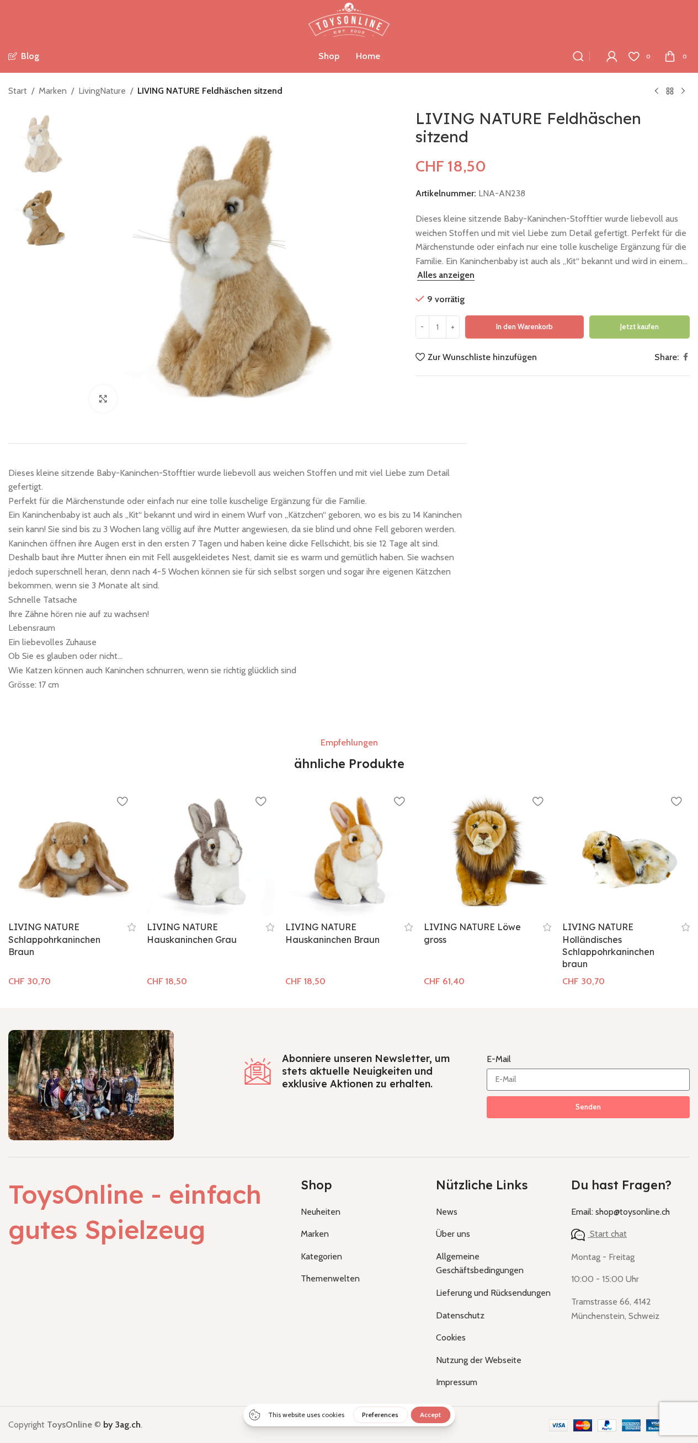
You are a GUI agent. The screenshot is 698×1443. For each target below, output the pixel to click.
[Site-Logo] (349, 19)
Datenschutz (460, 1315)
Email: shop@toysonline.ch (620, 1211)
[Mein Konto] (612, 56)
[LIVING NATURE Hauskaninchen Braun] (349, 852)
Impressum (456, 1382)
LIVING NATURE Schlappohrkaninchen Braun (54, 939)
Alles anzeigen (446, 275)
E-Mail (499, 1059)
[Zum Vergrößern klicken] (103, 398)
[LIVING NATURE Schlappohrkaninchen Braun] (72, 852)
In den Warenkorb (524, 326)
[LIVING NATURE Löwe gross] (487, 852)
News (446, 1211)
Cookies (451, 1337)
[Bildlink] (91, 1084)
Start (17, 90)
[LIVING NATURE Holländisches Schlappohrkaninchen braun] (626, 852)
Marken (53, 90)
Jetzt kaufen (639, 326)
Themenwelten (330, 1278)
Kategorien (321, 1256)
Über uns (453, 1234)
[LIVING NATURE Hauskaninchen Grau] (210, 852)
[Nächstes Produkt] (683, 91)
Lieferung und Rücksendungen (493, 1293)
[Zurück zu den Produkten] (669, 91)
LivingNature (102, 90)
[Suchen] (578, 56)
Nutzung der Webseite (478, 1360)
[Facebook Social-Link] (685, 357)
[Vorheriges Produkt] (656, 91)
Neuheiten (320, 1211)
